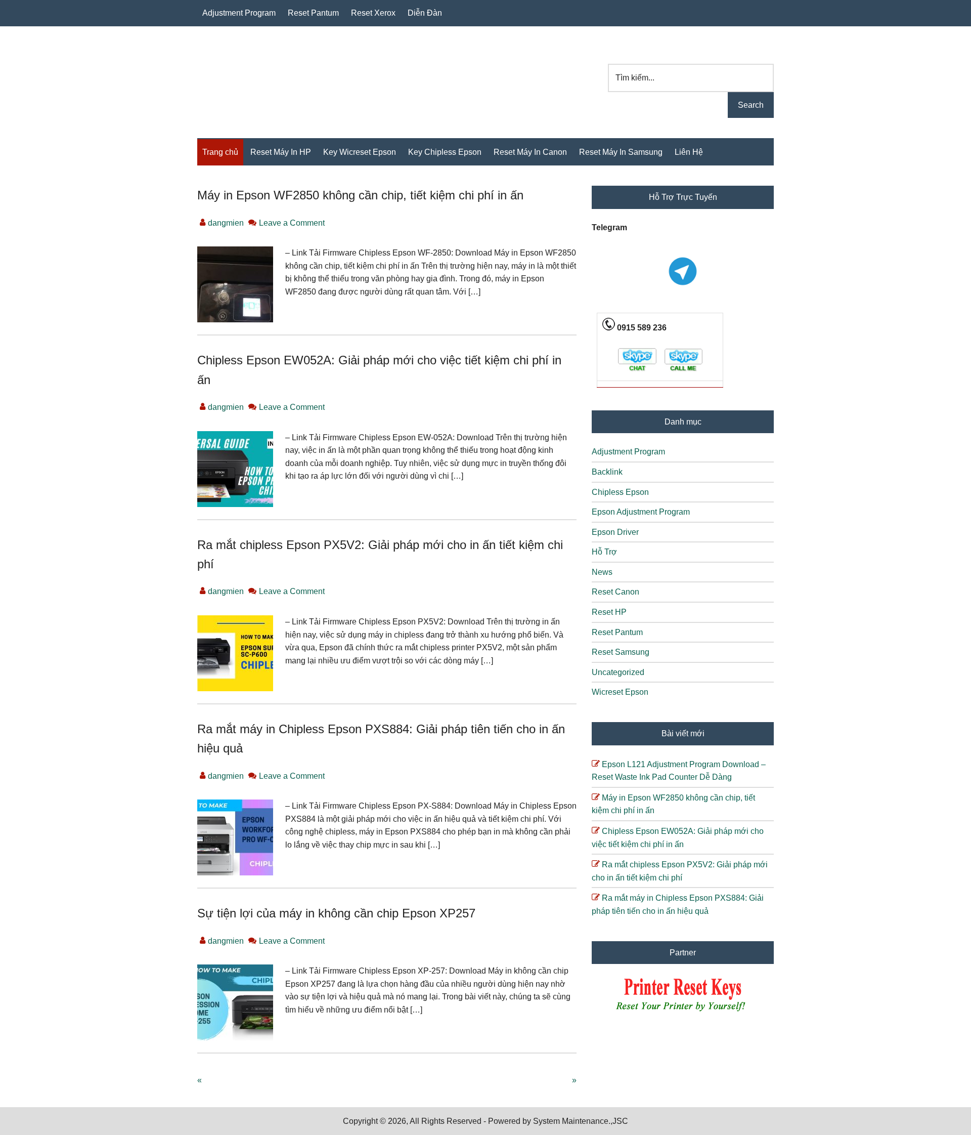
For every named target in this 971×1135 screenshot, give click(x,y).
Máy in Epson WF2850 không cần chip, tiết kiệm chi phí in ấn (360, 195)
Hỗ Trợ (604, 552)
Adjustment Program (628, 451)
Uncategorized (618, 672)
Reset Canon (615, 591)
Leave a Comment (292, 223)
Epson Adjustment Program (641, 512)
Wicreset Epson (620, 692)
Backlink (607, 472)
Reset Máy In (265, 75)
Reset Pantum (617, 632)
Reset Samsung (620, 652)
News (602, 572)
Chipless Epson (620, 492)
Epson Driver (615, 532)
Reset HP (609, 612)
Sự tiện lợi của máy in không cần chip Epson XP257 (336, 913)
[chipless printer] (683, 1012)
